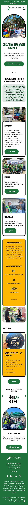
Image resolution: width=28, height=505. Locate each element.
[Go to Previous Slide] (2, 396)
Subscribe (15, 447)
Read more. (11, 151)
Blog (14, 381)
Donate (24, 501)
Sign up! (10, 231)
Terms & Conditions (19, 499)
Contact (14, 472)
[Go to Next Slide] (25, 396)
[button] (24, 8)
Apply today (14, 3)
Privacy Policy (8, 499)
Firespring (18, 501)
